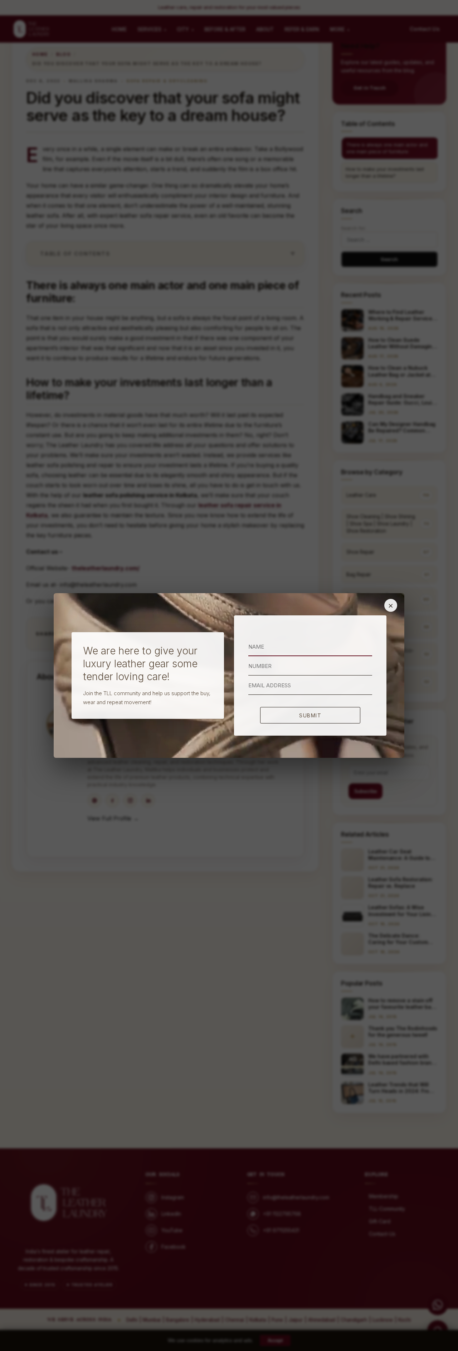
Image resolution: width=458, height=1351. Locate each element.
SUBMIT (310, 715)
